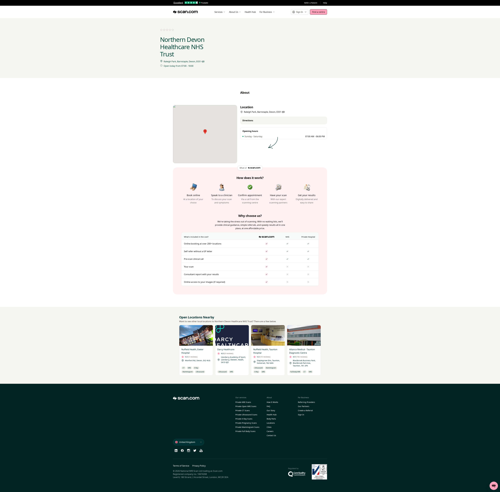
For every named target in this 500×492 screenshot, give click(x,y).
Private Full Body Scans (245, 431)
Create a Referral (305, 410)
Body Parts (271, 419)
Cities (269, 427)
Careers (270, 431)
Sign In (301, 414)
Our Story (271, 410)
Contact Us (271, 435)
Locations (271, 423)
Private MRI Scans (243, 402)
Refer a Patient (310, 3)
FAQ (268, 406)
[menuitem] (220, 12)
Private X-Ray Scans (243, 419)
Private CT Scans (242, 410)
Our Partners (303, 406)
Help (325, 3)
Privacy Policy (199, 465)
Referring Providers (306, 402)
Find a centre (318, 12)
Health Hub (272, 414)
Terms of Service (181, 465)
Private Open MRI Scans (245, 406)
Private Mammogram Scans (247, 427)
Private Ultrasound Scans (246, 414)
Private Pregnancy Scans (246, 423)
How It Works (272, 402)
